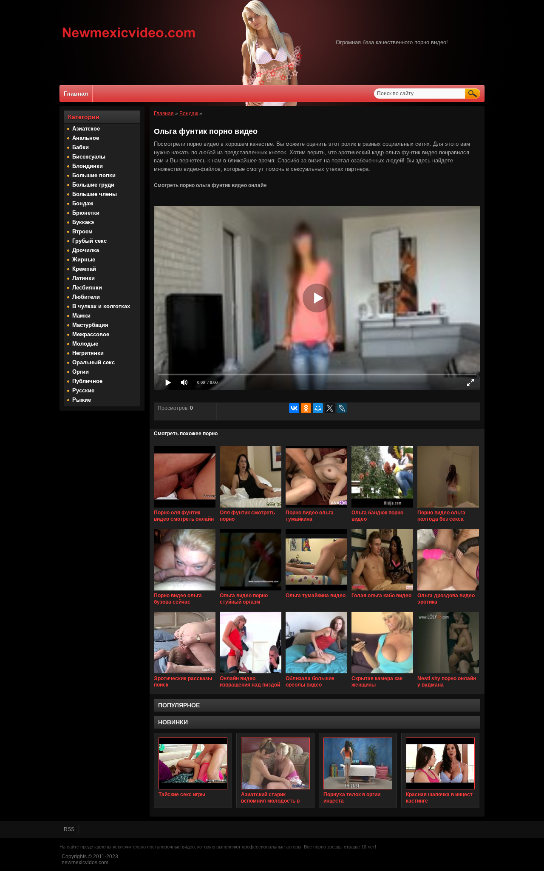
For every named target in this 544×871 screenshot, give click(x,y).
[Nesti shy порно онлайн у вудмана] (448, 674)
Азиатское (86, 128)
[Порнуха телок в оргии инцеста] (357, 763)
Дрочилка (85, 250)
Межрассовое (90, 334)
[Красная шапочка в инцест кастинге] (440, 763)
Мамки (81, 315)
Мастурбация (90, 325)
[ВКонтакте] (294, 408)
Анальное (85, 138)
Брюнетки (85, 213)
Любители (86, 297)
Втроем (82, 231)
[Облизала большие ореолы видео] (316, 674)
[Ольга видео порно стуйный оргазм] (250, 591)
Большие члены (94, 194)
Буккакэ (83, 222)
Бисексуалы (88, 156)
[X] (330, 408)
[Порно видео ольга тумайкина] (316, 508)
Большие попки (94, 175)
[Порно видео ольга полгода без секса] (448, 508)
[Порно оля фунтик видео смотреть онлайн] (184, 508)
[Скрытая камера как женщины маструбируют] (382, 674)
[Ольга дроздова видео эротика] (448, 591)
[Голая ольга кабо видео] (382, 591)
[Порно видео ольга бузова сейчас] (184, 591)
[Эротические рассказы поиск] (184, 674)
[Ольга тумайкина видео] (316, 591)
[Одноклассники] (306, 408)
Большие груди (93, 185)
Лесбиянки (87, 287)
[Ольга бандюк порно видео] (382, 508)
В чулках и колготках (101, 306)
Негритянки (88, 353)
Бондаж (82, 203)
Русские (83, 390)
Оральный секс (93, 362)
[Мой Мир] (318, 408)
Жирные (83, 259)
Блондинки (87, 166)
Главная (76, 93)
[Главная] (129, 39)
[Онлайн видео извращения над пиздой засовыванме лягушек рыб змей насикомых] (250, 674)
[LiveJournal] (342, 408)
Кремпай (84, 269)
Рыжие (81, 400)
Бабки (80, 147)
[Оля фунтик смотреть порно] (250, 508)
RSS (69, 829)
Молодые (85, 343)
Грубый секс (89, 241)
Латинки (83, 278)
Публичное (87, 381)
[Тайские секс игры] (193, 763)
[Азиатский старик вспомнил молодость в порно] (275, 763)
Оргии (80, 372)
